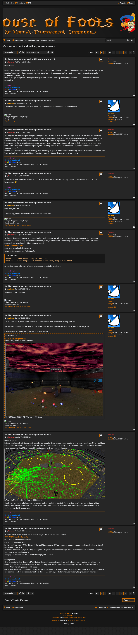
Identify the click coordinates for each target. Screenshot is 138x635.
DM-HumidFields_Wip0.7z (15, 245)
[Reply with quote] (101, 59)
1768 (114, 62)
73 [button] (125, 52)
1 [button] (104, 52)
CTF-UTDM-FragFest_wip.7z (16, 537)
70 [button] (113, 52)
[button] (97, 52)
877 (114, 116)
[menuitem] (20, 3)
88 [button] (130, 52)
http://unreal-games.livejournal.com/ (17, 121)
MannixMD (75, 614)
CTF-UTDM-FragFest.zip (15, 339)
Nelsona (111, 59)
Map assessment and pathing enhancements (29, 46)
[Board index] (39, 22)
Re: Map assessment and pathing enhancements (30, 59)
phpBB (62, 617)
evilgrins (111, 113)
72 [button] (121, 52)
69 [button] (110, 52)
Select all (14, 255)
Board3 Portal (63, 620)
